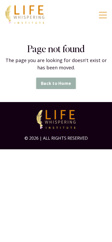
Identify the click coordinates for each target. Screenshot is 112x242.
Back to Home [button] (56, 83)
